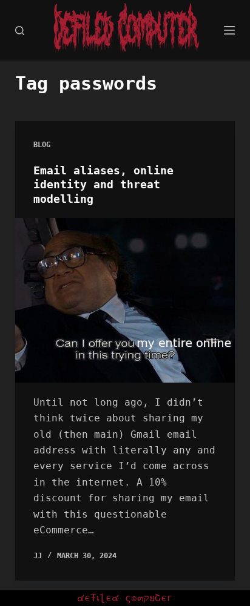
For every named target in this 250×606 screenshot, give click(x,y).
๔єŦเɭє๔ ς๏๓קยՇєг (125, 598)
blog (41, 144)
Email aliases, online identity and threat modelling (103, 184)
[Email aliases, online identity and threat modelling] (125, 300)
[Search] (19, 30)
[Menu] (229, 30)
